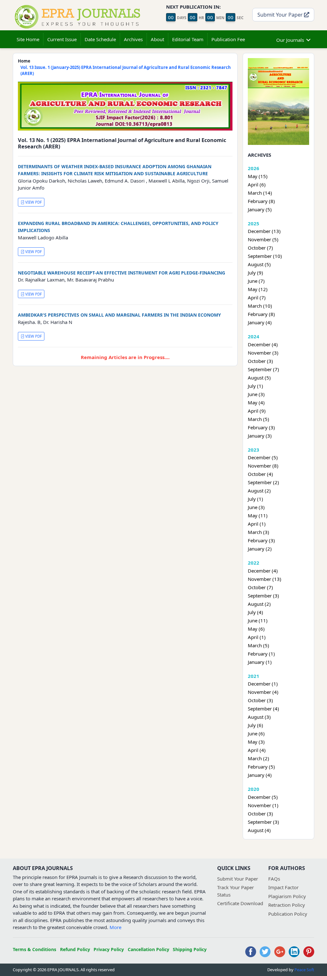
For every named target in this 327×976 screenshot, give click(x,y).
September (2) (263, 482)
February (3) (261, 427)
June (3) (256, 394)
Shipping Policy (190, 949)
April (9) (257, 411)
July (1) (255, 386)
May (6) (256, 629)
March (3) (258, 532)
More (115, 927)
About (157, 39)
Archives (133, 39)
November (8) (263, 465)
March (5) (258, 419)
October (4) (260, 474)
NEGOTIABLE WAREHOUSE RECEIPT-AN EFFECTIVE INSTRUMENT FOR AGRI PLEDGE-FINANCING (121, 273)
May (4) (256, 402)
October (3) (260, 361)
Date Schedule (100, 39)
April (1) (257, 524)
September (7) (263, 369)
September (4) (263, 708)
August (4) (259, 830)
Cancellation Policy (148, 949)
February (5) (261, 766)
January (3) (260, 435)
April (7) (257, 297)
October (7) (260, 247)
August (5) (259, 264)
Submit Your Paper (280, 14)
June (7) (256, 281)
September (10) (265, 256)
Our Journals (290, 40)
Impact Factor (283, 887)
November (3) (263, 352)
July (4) (255, 612)
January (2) (260, 548)
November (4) (263, 692)
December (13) (264, 231)
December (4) (263, 344)
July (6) (255, 725)
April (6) (257, 184)
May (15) (258, 176)
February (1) (261, 653)
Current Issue (62, 39)
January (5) (260, 209)
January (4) (260, 322)
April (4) (257, 750)
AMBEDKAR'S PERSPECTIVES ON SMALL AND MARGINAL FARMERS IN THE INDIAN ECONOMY (119, 315)
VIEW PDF (33, 202)
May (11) (258, 515)
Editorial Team (187, 39)
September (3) (263, 595)
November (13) (264, 579)
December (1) (263, 683)
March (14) (260, 193)
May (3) (256, 742)
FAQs (274, 878)
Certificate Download (240, 903)
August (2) (259, 490)
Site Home (28, 39)
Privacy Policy (109, 949)
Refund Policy (75, 949)
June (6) (256, 733)
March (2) (258, 758)
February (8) (261, 201)
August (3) (259, 717)
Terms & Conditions (34, 949)
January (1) (260, 662)
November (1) (263, 805)
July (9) (255, 272)
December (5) (263, 457)
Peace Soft (304, 969)
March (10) (260, 306)
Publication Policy (287, 914)
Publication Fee (228, 39)
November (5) (263, 239)
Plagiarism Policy (287, 896)
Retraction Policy (286, 905)
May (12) (258, 289)
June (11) (258, 620)
